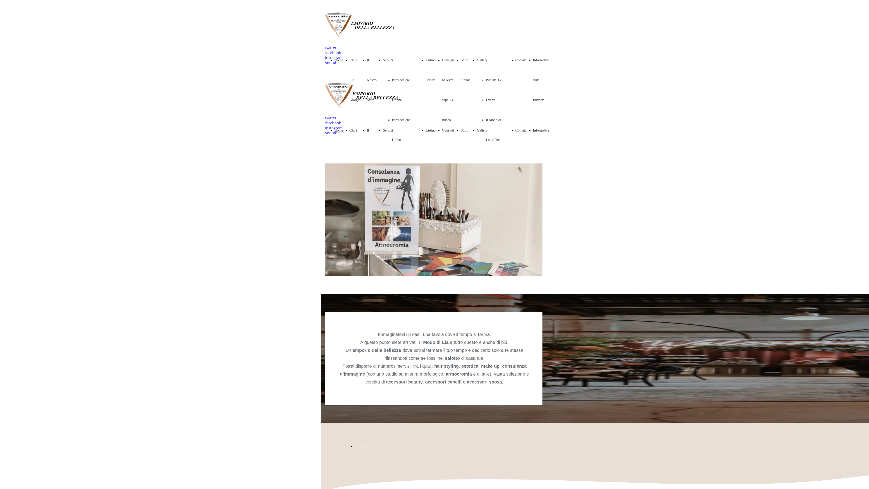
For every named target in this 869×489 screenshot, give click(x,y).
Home (338, 60)
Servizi (388, 60)
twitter (331, 47)
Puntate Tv (493, 80)
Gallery (482, 60)
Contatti (521, 60)
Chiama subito (368, 446)
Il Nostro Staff (372, 80)
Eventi (490, 100)
